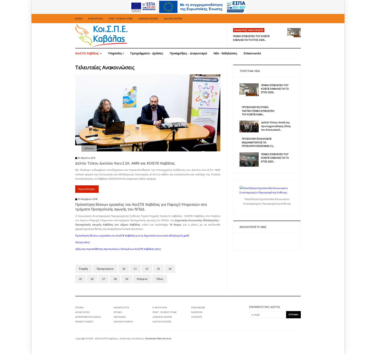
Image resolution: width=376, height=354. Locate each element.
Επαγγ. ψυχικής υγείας (120, 18)
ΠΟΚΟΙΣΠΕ (196, 316)
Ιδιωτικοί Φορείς (173, 18)
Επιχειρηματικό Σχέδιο (88, 316)
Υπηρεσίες (115, 53)
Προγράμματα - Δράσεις (146, 53)
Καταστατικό (82, 312)
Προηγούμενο (105, 268)
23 (158, 268)
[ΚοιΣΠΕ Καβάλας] (101, 36)
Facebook (196, 312)
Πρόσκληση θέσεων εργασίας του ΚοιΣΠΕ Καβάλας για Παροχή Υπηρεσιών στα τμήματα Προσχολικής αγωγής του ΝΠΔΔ (141, 206)
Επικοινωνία (252, 53)
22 (147, 268)
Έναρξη (83, 268)
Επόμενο (142, 279)
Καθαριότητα (121, 307)
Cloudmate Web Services (158, 338)
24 (170, 268)
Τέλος (159, 279)
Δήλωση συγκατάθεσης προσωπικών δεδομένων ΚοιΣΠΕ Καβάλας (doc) (118, 249)
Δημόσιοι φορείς (148, 18)
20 (123, 268)
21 (135, 268)
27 (103, 279)
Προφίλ (79, 307)
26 (92, 279)
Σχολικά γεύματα (123, 321)
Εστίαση (118, 312)
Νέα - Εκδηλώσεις (225, 53)
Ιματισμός (120, 316)
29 (126, 279)
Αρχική (78, 18)
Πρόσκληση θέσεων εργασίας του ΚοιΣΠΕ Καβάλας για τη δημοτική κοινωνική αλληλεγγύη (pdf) (132, 235)
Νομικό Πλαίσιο (84, 321)
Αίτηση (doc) (82, 242)
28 (115, 279)
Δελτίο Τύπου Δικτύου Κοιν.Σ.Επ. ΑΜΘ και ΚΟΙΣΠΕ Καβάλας (125, 163)
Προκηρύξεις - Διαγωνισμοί (188, 53)
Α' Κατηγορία (95, 18)
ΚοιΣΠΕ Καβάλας (87, 53)
